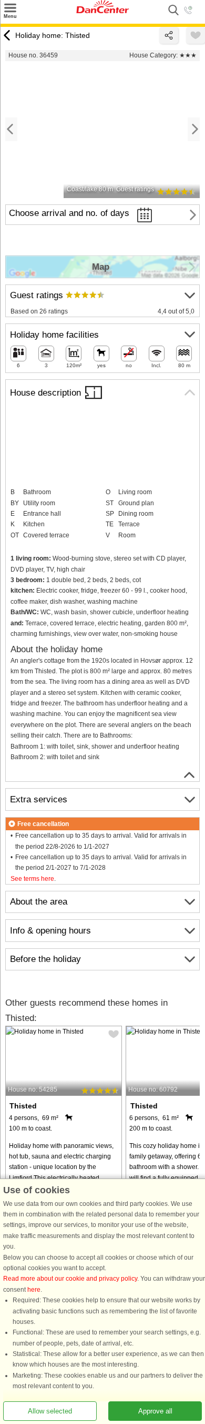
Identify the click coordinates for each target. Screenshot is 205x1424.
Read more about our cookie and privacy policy (70, 1279)
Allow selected (50, 1411)
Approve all (155, 1411)
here (33, 1289)
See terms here (32, 878)
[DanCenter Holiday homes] (102, 11)
